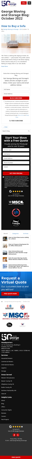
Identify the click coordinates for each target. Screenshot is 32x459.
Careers (3, 416)
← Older (5, 127)
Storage (3, 371)
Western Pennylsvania (7, 378)
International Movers (7, 365)
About (3, 400)
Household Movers (6, 358)
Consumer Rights (6, 410)
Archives (25, 233)
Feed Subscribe (17, 121)
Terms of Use (21, 115)
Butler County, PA (6, 387)
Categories (15, 233)
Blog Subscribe (16, 98)
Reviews (3, 413)
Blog (2, 403)
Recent (6, 233)
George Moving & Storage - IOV (12, 29)
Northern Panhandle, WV (8, 390)
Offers (3, 407)
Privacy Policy (13, 438)
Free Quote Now (10, 294)
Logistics (3, 368)
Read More (4, 66)
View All (3, 393)
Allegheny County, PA (7, 384)
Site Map (20, 438)
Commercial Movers (7, 361)
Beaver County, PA (6, 381)
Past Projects (5, 419)
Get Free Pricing (16, 173)
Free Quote (16, 457)
